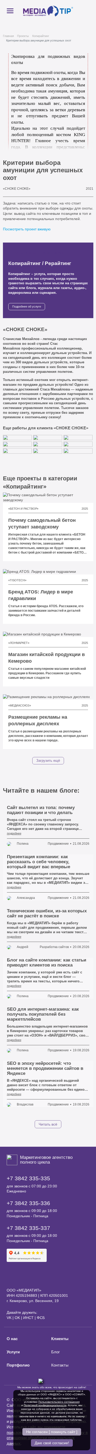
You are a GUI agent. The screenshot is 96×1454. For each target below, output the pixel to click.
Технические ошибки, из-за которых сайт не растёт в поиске (47, 913)
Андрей (22, 947)
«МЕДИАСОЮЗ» (19, 705)
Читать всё (48, 1124)
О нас (12, 1339)
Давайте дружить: (22, 1312)
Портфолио (18, 1365)
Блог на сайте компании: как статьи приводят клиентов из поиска (46, 963)
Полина (23, 844)
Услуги (13, 1352)
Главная (8, 36)
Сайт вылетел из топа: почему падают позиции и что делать (41, 810)
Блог (55, 1352)
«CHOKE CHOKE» (16, 189)
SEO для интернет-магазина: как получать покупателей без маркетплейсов (43, 1014)
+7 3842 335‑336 (28, 1203)
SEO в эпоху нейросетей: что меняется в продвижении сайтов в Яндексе (45, 1068)
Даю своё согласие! (52, 1443)
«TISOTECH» (17, 580)
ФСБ (41, 1318)
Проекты (23, 36)
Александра (26, 898)
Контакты (60, 1365)
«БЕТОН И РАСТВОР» (23, 508)
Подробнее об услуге (26, 306)
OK (17, 1318)
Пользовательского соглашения (58, 1401)
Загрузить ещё (48, 761)
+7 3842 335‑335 (28, 1178)
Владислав (25, 1104)
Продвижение (58, 844)
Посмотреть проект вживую (27, 229)
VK (9, 1318)
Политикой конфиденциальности (45, 1405)
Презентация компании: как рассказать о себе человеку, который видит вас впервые (38, 861)
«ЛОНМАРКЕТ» (18, 642)
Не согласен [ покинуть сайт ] (51, 1432)
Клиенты (60, 1339)
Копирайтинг (40, 36)
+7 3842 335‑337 (28, 1228)
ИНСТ (28, 1318)
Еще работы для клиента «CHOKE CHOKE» (46, 428)
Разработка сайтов (54, 947)
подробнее (14, 833)
